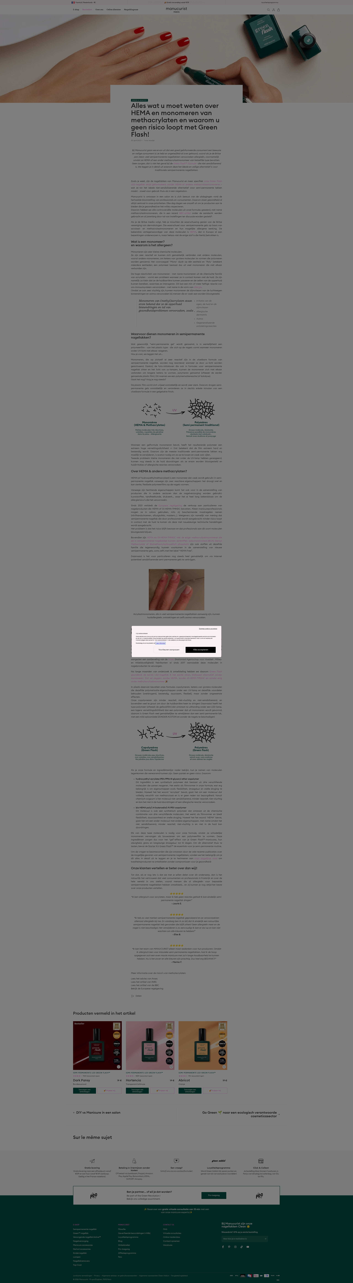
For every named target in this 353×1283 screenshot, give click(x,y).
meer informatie (160, 643)
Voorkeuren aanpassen (169, 650)
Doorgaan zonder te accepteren (208, 628)
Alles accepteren (200, 650)
